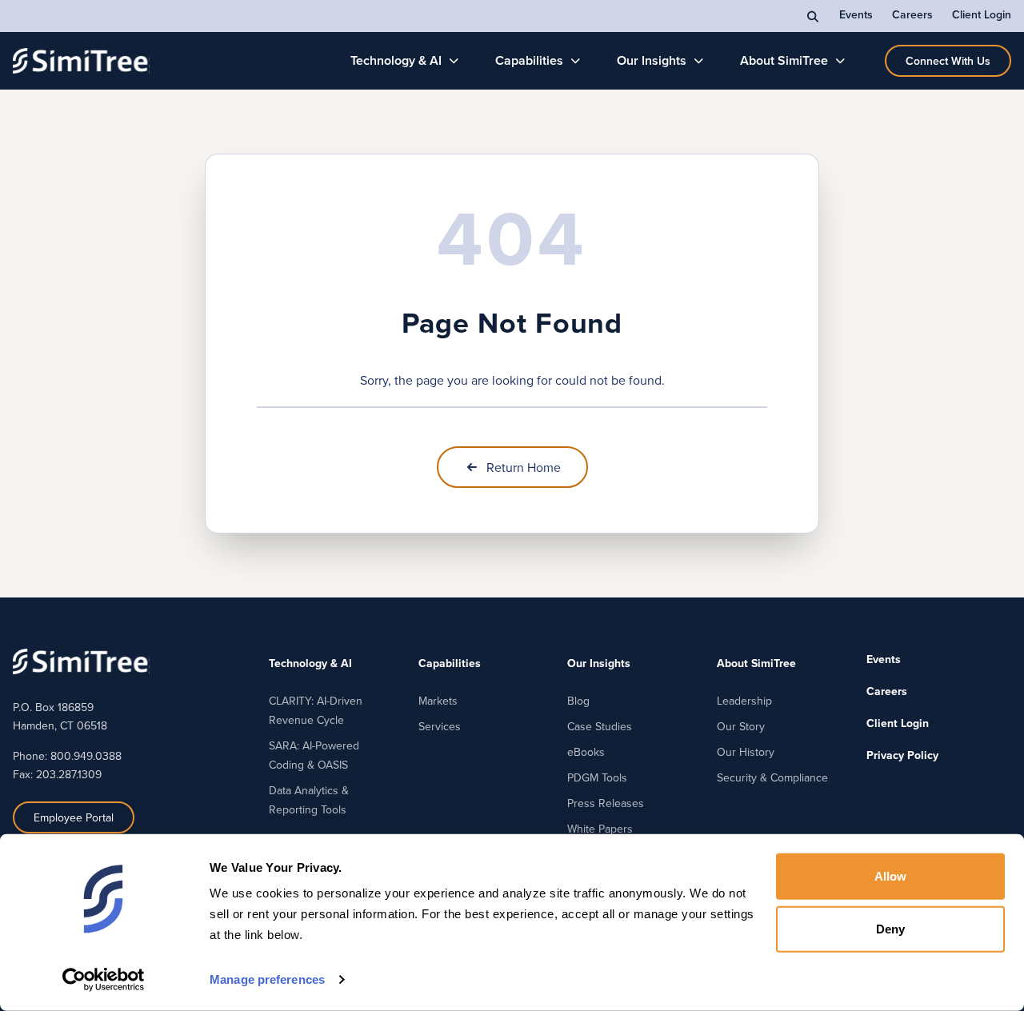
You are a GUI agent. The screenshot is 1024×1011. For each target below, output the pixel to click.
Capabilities (529, 60)
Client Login (981, 14)
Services (439, 726)
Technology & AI (396, 60)
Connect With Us (948, 61)
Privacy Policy (902, 755)
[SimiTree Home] (81, 61)
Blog (578, 701)
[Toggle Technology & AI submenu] (454, 61)
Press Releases (605, 803)
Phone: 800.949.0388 (67, 756)
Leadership (744, 701)
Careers (912, 14)
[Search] (813, 16)
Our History (745, 752)
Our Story (741, 726)
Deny (890, 928)
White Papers (600, 829)
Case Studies (599, 726)
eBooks (586, 752)
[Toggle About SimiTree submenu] (840, 61)
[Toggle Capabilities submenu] (576, 61)
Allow (890, 876)
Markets (438, 701)
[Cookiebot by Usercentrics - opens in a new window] (104, 980)
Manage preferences (267, 979)
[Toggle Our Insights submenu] (699, 61)
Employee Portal (74, 817)
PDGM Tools (597, 777)
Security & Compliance (772, 777)
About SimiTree (784, 60)
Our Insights (651, 60)
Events (856, 14)
